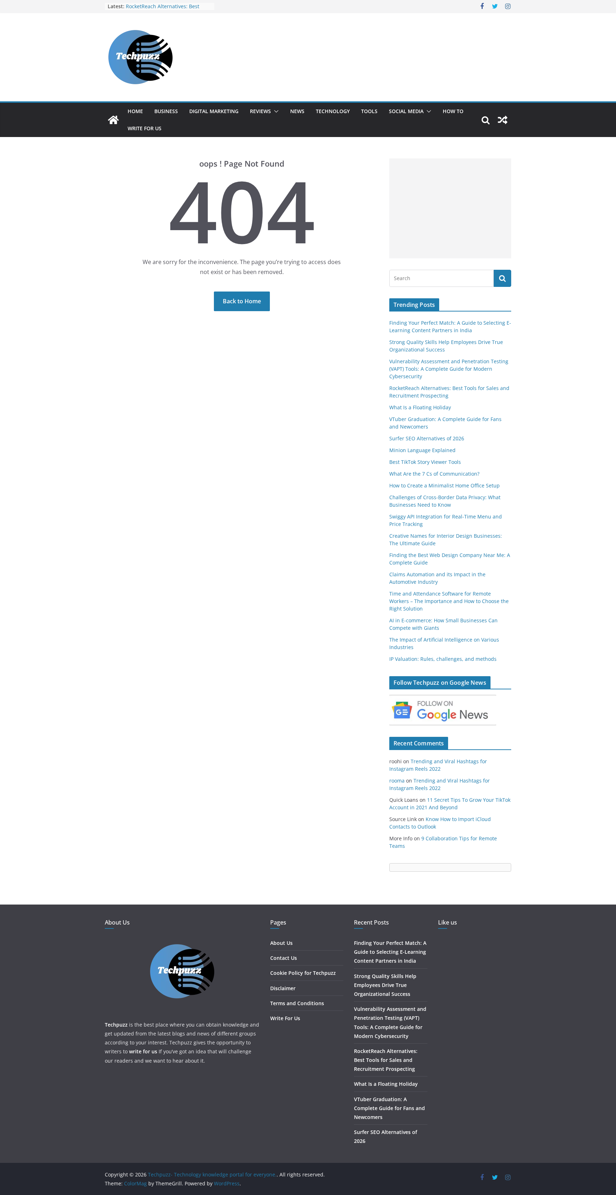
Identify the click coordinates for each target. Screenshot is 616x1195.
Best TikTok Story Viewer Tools (425, 462)
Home (135, 111)
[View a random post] (502, 119)
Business (166, 111)
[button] (275, 111)
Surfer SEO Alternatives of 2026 (426, 438)
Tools (369, 111)
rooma (397, 780)
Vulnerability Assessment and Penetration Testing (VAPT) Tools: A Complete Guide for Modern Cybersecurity (448, 369)
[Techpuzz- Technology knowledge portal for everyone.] (113, 119)
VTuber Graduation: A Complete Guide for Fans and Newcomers (389, 1108)
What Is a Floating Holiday (420, 407)
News (297, 111)
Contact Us (283, 958)
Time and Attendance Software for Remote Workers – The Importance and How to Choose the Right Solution (449, 601)
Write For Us (144, 128)
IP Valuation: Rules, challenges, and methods (443, 658)
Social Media (406, 111)
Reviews (260, 111)
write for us (143, 1051)
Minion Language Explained (422, 450)
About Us (281, 943)
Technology (333, 111)
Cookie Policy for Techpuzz (303, 972)
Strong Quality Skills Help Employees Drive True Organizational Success (385, 985)
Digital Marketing (213, 111)
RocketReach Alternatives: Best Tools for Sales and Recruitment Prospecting (385, 1060)
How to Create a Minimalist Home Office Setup (444, 485)
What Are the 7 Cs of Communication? (434, 473)
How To (453, 111)
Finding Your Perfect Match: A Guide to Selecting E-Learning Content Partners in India (390, 952)
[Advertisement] (450, 208)
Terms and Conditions (297, 1003)
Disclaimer (283, 988)
